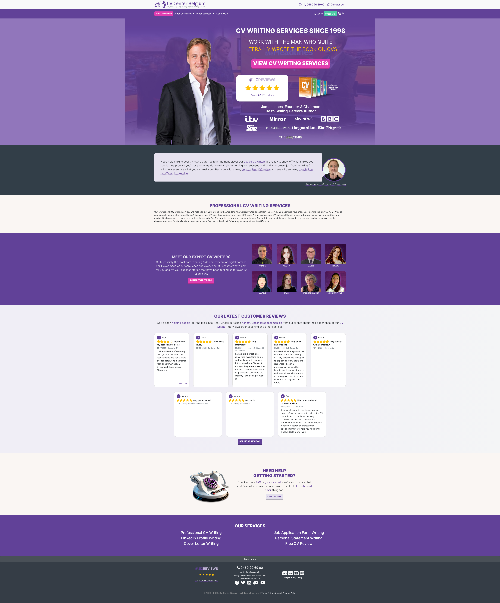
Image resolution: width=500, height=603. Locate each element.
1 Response (182, 383)
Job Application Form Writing (299, 532)
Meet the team (201, 280)
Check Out (330, 13)
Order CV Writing (183, 13)
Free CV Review (298, 543)
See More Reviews (250, 441)
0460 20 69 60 (251, 568)
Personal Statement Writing (299, 538)
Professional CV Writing (201, 532)
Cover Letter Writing (201, 543)
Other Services (204, 13)
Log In (319, 13)
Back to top (250, 559)
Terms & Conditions (271, 593)
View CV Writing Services (290, 63)
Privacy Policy (289, 593)
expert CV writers (254, 161)
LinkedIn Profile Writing (201, 538)
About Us (221, 13)
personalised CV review (256, 169)
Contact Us (337, 4)
